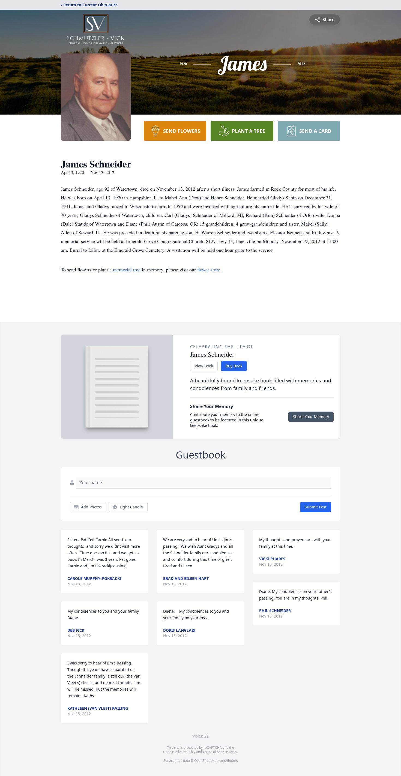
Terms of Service (215, 752)
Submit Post (316, 507)
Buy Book (234, 365)
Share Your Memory (311, 416)
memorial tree (126, 269)
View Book (204, 365)
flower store (208, 269)
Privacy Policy (185, 752)
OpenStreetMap (206, 760)
